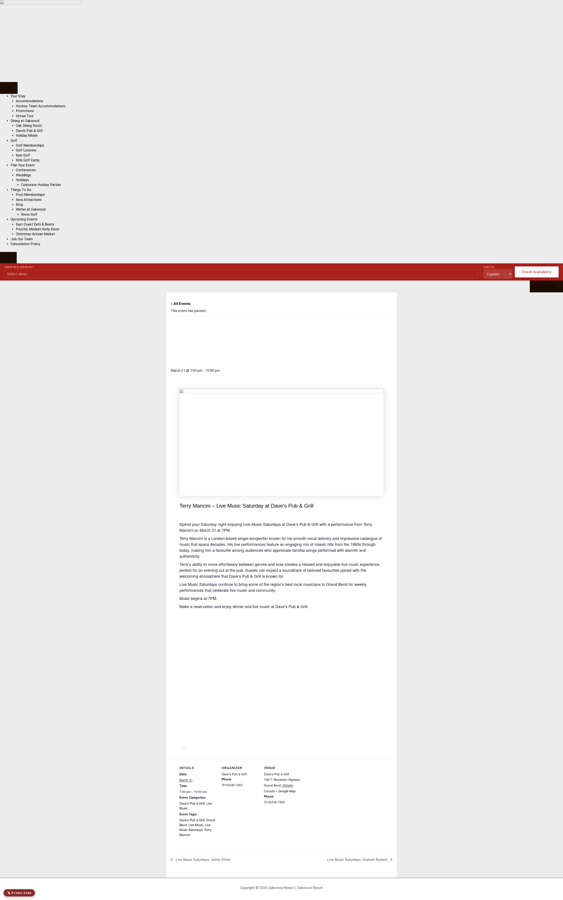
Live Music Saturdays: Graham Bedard (357, 859)
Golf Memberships (30, 145)
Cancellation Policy (25, 244)
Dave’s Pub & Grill (29, 131)
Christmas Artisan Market (35, 234)
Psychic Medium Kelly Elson (37, 229)
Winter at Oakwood (31, 209)
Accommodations (29, 101)
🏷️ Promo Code (19, 893)
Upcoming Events (24, 219)
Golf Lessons (26, 150)
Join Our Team (22, 239)
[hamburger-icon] (9, 88)
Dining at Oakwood (25, 121)
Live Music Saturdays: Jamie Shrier (203, 859)
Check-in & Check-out (19, 267)
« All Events (180, 303)
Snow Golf (29, 214)
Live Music (195, 825)
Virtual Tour (25, 116)
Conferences (26, 170)
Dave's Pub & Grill (192, 803)
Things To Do (21, 190)
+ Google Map (286, 791)
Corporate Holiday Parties (41, 185)
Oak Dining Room (29, 126)
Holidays (22, 180)
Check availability (537, 272)
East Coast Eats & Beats (35, 224)
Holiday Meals (27, 135)
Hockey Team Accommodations (41, 106)
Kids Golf (23, 155)
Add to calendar (204, 747)
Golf (14, 140)
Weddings (23, 175)
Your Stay (18, 96)
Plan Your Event (23, 165)
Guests (489, 267)
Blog (19, 204)
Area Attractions (29, 200)
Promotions (25, 111)
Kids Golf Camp (28, 160)
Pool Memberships (30, 195)
